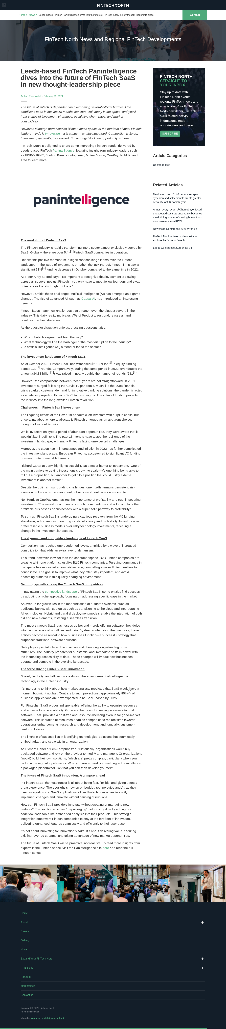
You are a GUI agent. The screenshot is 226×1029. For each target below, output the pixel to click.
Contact (195, 14)
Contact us (27, 995)
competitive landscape (61, 591)
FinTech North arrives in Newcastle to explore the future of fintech (175, 238)
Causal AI (88, 298)
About (24, 922)
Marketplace (28, 985)
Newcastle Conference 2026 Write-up (175, 229)
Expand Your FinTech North (37, 958)
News (32, 14)
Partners (26, 976)
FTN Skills (27, 967)
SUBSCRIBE (170, 133)
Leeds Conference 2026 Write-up (172, 247)
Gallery (25, 940)
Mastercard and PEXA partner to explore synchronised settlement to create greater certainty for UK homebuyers (177, 198)
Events (25, 931)
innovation (52, 133)
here (106, 848)
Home (22, 14)
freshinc (35, 1018)
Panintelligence (63, 150)
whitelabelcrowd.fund (53, 1018)
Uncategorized (161, 164)
